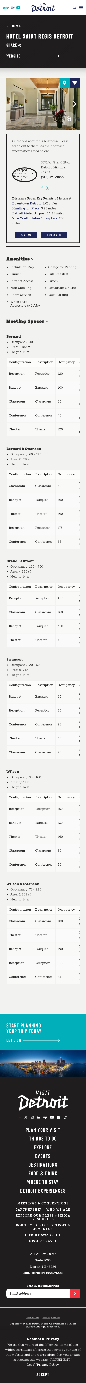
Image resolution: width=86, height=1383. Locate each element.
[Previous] (12, 104)
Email (24, 235)
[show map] (65, 83)
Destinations (43, 1164)
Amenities (18, 259)
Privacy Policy (51, 1317)
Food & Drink (43, 1173)
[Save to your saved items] (75, 83)
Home (15, 26)
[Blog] (13, 7)
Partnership (29, 1209)
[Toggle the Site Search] (74, 7)
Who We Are (58, 1209)
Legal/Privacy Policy (43, 1364)
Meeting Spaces (25, 322)
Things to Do (43, 1138)
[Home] (43, 7)
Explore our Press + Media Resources (43, 1217)
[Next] (74, 104)
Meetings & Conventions (43, 1203)
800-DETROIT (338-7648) (43, 1273)
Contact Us (32, 1317)
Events (43, 1155)
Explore (43, 1147)
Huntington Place (26, 208)
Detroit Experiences (43, 1190)
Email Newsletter (43, 1285)
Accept (42, 1374)
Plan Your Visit (43, 1129)
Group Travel (43, 1241)
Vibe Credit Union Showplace (34, 218)
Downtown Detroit (26, 203)
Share (11, 45)
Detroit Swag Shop (43, 1235)
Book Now (52, 235)
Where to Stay (43, 1181)
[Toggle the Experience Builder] (6, 7)
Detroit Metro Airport (29, 213)
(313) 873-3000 (52, 177)
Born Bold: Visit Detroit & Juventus (43, 1227)
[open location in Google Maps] (24, 174)
